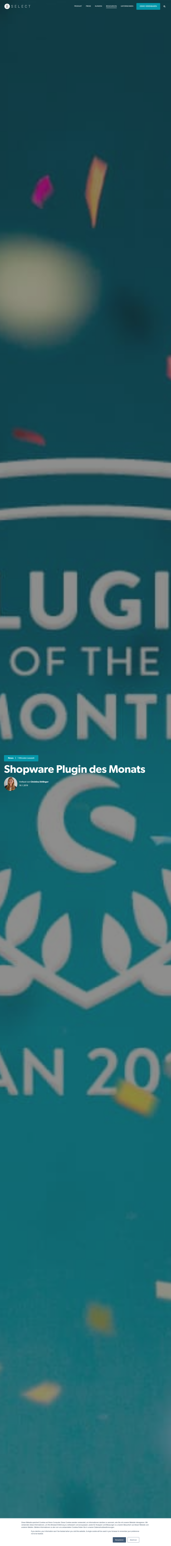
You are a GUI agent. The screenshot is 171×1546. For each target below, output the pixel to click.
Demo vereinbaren (148, 6)
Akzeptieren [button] (119, 1540)
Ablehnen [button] (133, 1540)
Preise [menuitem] (88, 6)
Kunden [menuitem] (98, 6)
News (10, 758)
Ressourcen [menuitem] (111, 6)
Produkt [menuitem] (78, 6)
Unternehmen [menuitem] (127, 6)
